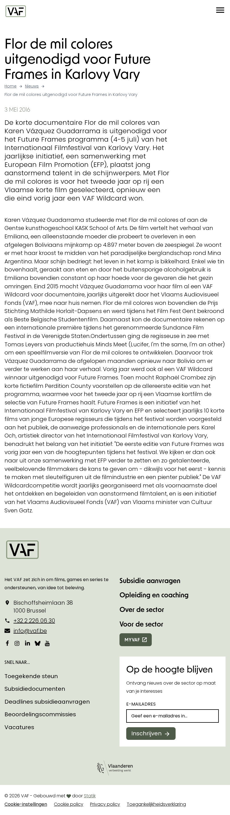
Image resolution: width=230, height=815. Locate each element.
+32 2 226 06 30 (34, 621)
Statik (90, 796)
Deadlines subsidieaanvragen (47, 702)
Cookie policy (68, 804)
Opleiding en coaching (153, 595)
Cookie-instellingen (25, 804)
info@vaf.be (30, 631)
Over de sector (141, 609)
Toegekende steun (31, 676)
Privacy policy (105, 804)
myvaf (132, 639)
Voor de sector (141, 624)
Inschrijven (146, 733)
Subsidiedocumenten (34, 689)
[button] (220, 11)
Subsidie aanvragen (149, 580)
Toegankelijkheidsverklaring (156, 804)
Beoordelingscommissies (40, 714)
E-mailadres (141, 704)
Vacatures (19, 727)
